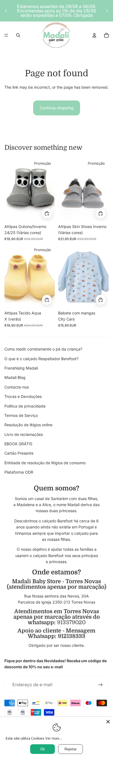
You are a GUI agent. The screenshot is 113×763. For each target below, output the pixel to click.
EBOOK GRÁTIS (18, 443)
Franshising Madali (21, 368)
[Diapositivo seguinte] (107, 11)
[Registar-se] (100, 685)
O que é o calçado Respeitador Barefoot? (41, 358)
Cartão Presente (18, 453)
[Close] (108, 721)
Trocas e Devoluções (23, 396)
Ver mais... (53, 738)
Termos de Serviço (21, 415)
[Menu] (6, 35)
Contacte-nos (16, 387)
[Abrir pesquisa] (18, 35)
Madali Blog (15, 377)
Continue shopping (57, 107)
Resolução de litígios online (28, 424)
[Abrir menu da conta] (94, 35)
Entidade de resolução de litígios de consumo (45, 462)
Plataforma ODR (18, 472)
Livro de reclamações (23, 434)
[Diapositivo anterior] (6, 11)
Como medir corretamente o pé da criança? (43, 349)
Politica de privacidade (25, 406)
